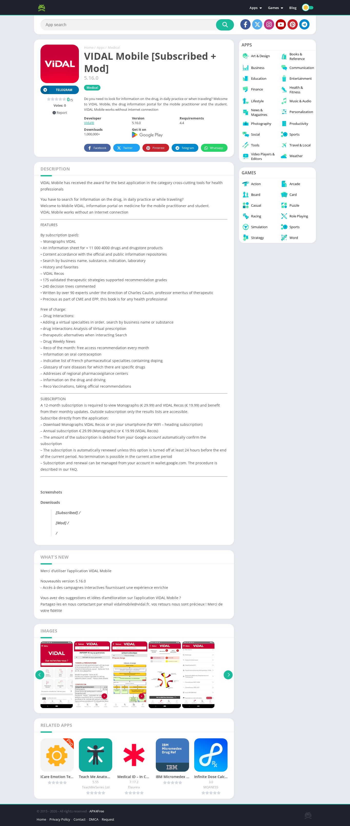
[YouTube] (281, 24)
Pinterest (158, 148)
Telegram (188, 148)
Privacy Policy (59, 819)
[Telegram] (304, 24)
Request (108, 819)
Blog (292, 7)
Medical (114, 47)
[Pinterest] (292, 24)
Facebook (100, 148)
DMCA (93, 819)
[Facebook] (245, 24)
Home (89, 47)
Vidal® (89, 122)
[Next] (228, 674)
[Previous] (40, 674)
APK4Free (96, 811)
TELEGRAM (64, 90)
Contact (80, 819)
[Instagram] (269, 24)
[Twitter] (257, 24)
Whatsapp (216, 148)
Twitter (128, 148)
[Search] (225, 25)
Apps (254, 7)
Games (273, 7)
